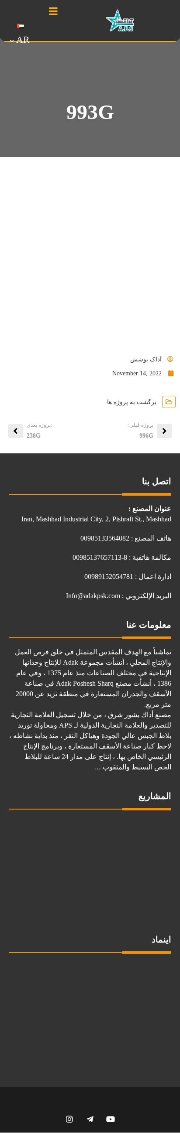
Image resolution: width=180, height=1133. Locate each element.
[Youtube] (110, 1118)
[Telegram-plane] (90, 1118)
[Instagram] (69, 1118)
